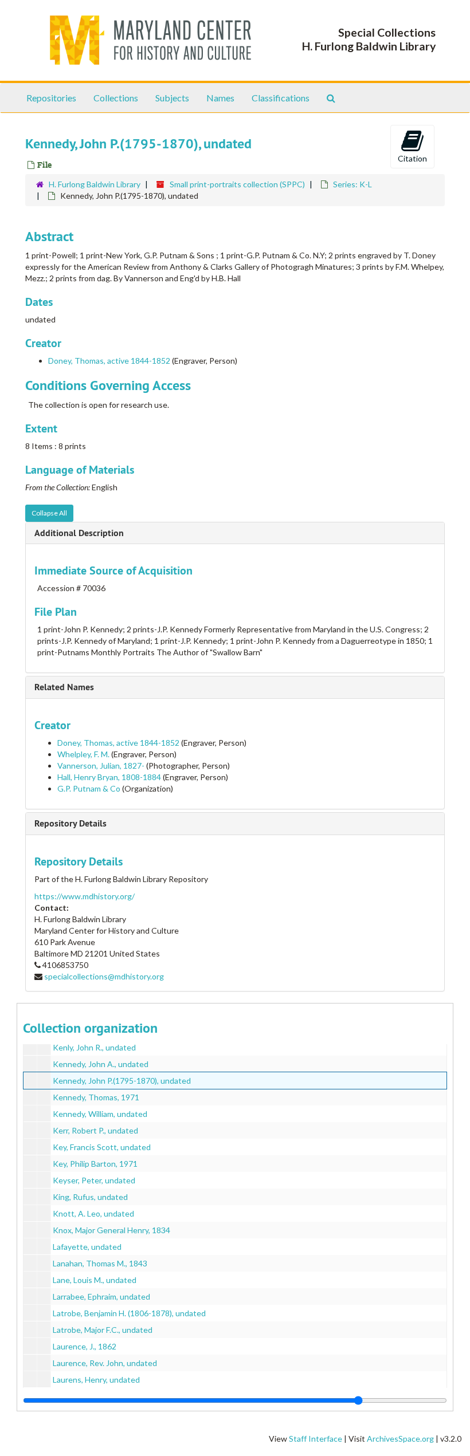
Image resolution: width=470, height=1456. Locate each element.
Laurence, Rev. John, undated (105, 1363)
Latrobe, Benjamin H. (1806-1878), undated (129, 1313)
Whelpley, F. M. (83, 754)
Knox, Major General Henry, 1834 (111, 1230)
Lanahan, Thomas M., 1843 (100, 1263)
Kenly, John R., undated (94, 1047)
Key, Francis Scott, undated (102, 1147)
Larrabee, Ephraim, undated (101, 1296)
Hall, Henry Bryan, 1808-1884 (109, 777)
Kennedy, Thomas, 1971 (96, 1097)
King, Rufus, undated (90, 1197)
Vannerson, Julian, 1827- (100, 765)
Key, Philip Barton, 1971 (95, 1163)
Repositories (51, 97)
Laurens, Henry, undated (96, 1379)
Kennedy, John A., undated (100, 1064)
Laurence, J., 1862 (84, 1346)
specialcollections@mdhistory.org (104, 976)
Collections (115, 97)
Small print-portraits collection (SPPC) (237, 184)
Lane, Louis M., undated (94, 1280)
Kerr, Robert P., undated (95, 1130)
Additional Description (79, 533)
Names (220, 97)
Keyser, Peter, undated (94, 1180)
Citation (412, 158)
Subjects (172, 97)
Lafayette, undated (87, 1247)
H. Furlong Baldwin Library (94, 184)
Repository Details (70, 823)
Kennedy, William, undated (100, 1114)
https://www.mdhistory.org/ (84, 896)
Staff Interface (315, 1438)
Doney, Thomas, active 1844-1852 (109, 360)
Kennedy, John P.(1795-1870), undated (122, 1080)
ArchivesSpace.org (400, 1438)
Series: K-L (352, 184)
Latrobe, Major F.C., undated (102, 1330)
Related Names (64, 687)
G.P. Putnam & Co (88, 788)
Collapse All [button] (49, 513)
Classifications (281, 97)
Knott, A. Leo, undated (93, 1213)
